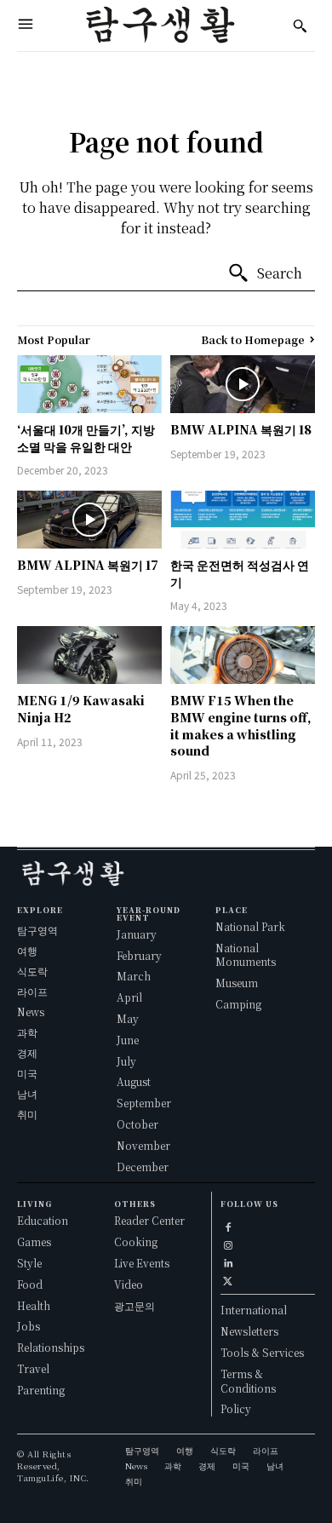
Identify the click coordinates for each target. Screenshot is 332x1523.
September (144, 1102)
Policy (235, 1408)
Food (30, 1284)
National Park (250, 926)
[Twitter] (227, 1278)
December (143, 1166)
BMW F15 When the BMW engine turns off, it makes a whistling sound (241, 725)
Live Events (141, 1263)
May (128, 1018)
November (143, 1145)
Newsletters (249, 1331)
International (253, 1309)
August (134, 1081)
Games (34, 1241)
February (139, 955)
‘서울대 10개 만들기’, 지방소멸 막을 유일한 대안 (86, 438)
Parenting (41, 1389)
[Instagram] (227, 1242)
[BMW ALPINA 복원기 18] (242, 384)
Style (29, 1263)
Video (128, 1284)
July (126, 1061)
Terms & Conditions (248, 1380)
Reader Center (149, 1220)
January (137, 934)
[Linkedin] (227, 1260)
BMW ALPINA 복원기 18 (241, 429)
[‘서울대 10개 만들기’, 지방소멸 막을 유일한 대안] (89, 384)
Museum (236, 982)
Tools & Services (262, 1352)
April (129, 997)
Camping (238, 1004)
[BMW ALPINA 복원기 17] (89, 520)
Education (42, 1220)
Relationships (50, 1347)
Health (33, 1305)
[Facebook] (227, 1224)
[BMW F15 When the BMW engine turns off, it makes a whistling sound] (242, 655)
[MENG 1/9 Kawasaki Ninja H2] (89, 655)
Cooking (135, 1241)
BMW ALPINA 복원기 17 (87, 564)
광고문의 (134, 1305)
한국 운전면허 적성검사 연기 (239, 573)
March (134, 975)
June (128, 1039)
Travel (33, 1368)
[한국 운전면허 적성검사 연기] (242, 520)
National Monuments (245, 954)
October (137, 1124)
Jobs (28, 1326)
